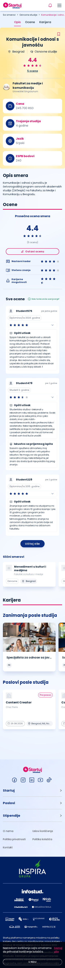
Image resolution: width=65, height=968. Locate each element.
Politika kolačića (42, 839)
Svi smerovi (9, 14)
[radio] (24, 65)
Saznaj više (58, 949)
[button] (32, 325)
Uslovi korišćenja (42, 831)
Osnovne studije (28, 14)
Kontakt (8, 847)
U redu (32, 961)
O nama (8, 831)
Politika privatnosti (14, 839)
